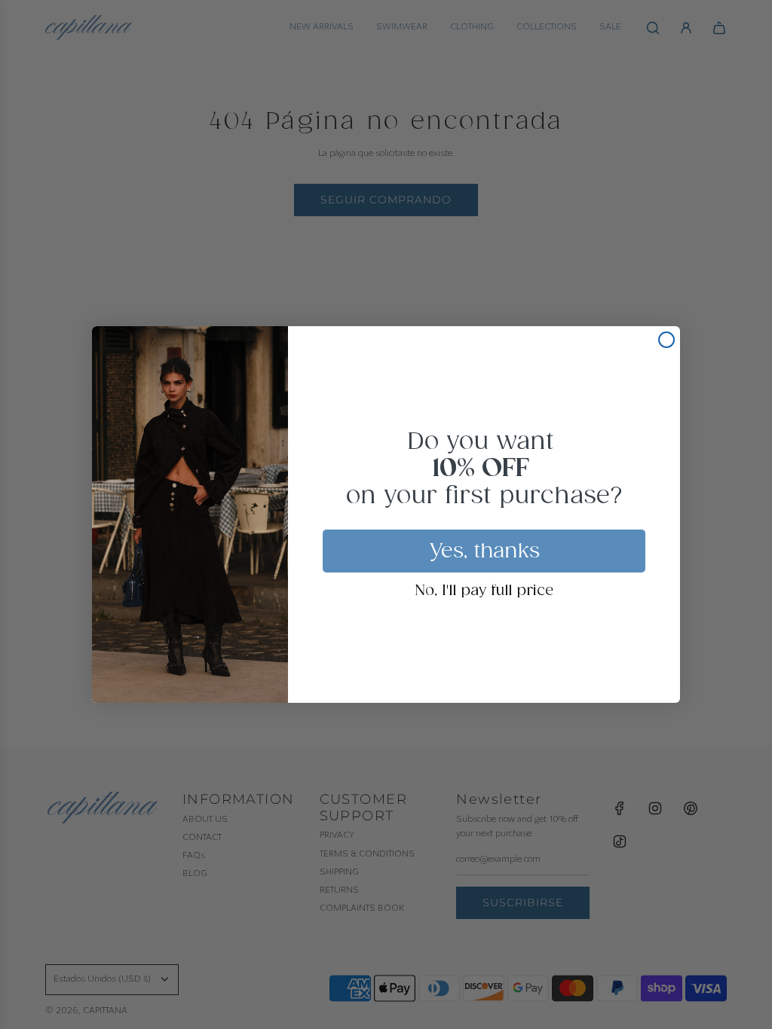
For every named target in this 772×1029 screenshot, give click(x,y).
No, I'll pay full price (484, 591)
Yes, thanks (484, 551)
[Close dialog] (666, 339)
